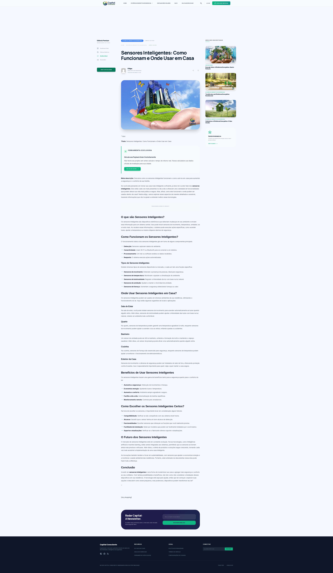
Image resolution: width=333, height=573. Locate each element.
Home (125, 3)
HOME (122, 45)
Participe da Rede (106, 69)
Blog (176, 3)
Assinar (228, 548)
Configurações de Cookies (177, 555)
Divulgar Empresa (221, 3)
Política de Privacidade (176, 548)
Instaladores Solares (163, 3)
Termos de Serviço (175, 552)
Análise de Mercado (140, 552)
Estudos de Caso (139, 548)
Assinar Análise (179, 522)
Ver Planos (212, 143)
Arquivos (230, 565)
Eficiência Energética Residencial (142, 3)
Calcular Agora (132, 169)
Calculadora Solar (187, 3)
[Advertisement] (156, 23)
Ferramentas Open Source (142, 555)
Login (208, 3)
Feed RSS (221, 565)
